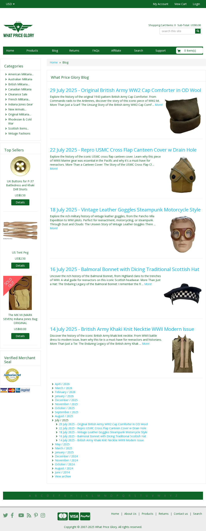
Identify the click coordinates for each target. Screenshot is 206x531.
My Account (160, 4)
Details (20, 202)
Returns (74, 50)
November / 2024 (66, 460)
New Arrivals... (17, 109)
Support (161, 50)
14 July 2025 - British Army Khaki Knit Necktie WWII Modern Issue (122, 329)
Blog (55, 50)
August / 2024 (64, 468)
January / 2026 (64, 396)
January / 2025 (64, 452)
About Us (130, 514)
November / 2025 (66, 404)
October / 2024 (65, 464)
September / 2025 (66, 412)
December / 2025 (66, 400)
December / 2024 (66, 456)
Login (196, 4)
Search (138, 50)
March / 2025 (63, 448)
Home (10, 50)
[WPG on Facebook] (12, 515)
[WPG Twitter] (5, 515)
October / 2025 (65, 408)
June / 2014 (62, 472)
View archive (63, 476)
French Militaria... (19, 99)
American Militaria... (20, 74)
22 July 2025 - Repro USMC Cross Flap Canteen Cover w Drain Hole (123, 149)
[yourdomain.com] (49, 29)
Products (32, 50)
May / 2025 (62, 444)
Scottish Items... (18, 128)
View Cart (180, 4)
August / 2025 (64, 416)
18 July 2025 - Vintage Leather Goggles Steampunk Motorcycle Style (125, 209)
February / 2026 (65, 392)
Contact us (181, 514)
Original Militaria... (19, 114)
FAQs (95, 50)
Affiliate (116, 50)
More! (159, 105)
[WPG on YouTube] (21, 515)
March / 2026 (63, 388)
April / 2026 (62, 384)
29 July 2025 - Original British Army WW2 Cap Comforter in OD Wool (125, 90)
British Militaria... (18, 84)
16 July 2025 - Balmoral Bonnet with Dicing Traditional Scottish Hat (124, 269)
